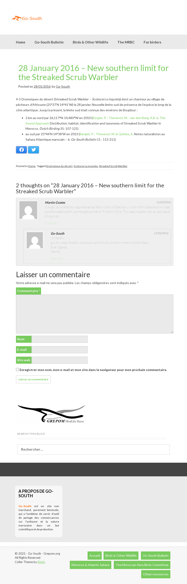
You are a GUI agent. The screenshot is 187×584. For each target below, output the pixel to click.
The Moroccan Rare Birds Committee (142, 565)
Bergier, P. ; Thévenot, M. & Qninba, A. (106, 134)
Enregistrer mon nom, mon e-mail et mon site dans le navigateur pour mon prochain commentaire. (93, 370)
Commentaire (28, 291)
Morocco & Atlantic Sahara (90, 565)
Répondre (51, 223)
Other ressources (156, 574)
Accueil (94, 555)
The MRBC (126, 42)
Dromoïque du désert (59, 166)
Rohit (41, 562)
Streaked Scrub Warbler (113, 166)
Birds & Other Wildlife (121, 555)
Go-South (63, 86)
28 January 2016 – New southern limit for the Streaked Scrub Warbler (93, 72)
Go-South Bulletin (49, 42)
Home (20, 42)
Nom (20, 339)
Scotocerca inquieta (86, 166)
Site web (23, 360)
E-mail (22, 349)
